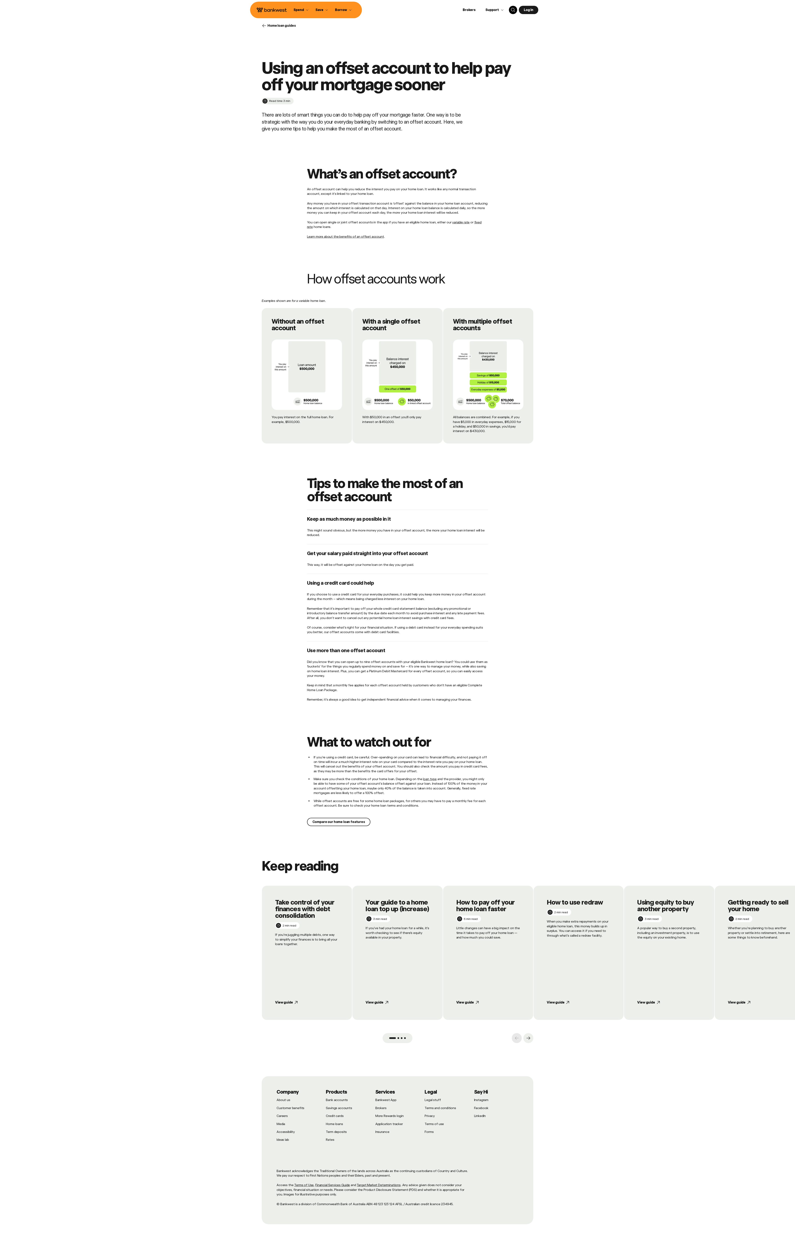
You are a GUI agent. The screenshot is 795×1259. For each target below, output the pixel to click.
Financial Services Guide (332, 1185)
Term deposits (336, 1132)
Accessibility (286, 1132)
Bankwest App (385, 1100)
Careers (282, 1116)
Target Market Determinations (379, 1185)
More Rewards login (389, 1116)
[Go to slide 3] (401, 1038)
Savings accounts (339, 1108)
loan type (430, 779)
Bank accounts (337, 1100)
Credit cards (334, 1116)
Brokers (469, 10)
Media (281, 1124)
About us (283, 1100)
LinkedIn (480, 1116)
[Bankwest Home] (272, 10)
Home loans (334, 1124)
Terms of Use (304, 1185)
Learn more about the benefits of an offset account (345, 237)
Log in (528, 10)
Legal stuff (433, 1100)
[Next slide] (528, 1038)
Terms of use (434, 1124)
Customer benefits (290, 1108)
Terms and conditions (440, 1108)
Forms (429, 1132)
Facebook (481, 1108)
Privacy (430, 1116)
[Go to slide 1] (392, 1038)
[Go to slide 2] (398, 1038)
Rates (330, 1140)
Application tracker (389, 1124)
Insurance (382, 1132)
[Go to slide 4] (405, 1038)
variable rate (461, 222)
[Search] (513, 10)
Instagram (481, 1100)
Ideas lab (283, 1140)
